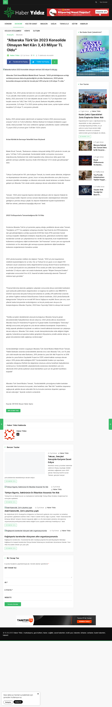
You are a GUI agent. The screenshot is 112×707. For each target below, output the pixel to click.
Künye (27, 31)
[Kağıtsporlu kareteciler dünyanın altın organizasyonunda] (26, 531)
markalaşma (28, 633)
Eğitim (74, 24)
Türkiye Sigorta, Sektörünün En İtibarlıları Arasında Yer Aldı (32, 492)
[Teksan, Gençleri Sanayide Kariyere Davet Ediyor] (25, 463)
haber (45, 633)
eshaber (90, 633)
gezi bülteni (38, 633)
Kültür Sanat (31, 24)
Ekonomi (18, 24)
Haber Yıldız (14, 55)
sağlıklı (50, 633)
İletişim (36, 31)
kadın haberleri (99, 633)
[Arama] (96, 2)
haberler (77, 633)
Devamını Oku (11, 481)
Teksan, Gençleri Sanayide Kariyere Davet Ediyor (59, 459)
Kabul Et (18, 702)
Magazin (44, 24)
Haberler (84, 24)
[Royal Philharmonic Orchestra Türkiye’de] (85, 160)
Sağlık (53, 24)
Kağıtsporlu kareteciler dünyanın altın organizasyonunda (31, 536)
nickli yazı (69, 633)
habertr (5, 635)
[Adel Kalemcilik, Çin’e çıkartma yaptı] (18, 507)
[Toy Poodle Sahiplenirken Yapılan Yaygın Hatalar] (85, 175)
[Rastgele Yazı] (5, 2)
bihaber (83, 633)
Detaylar (8, 702)
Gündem (8, 24)
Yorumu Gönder (12, 604)
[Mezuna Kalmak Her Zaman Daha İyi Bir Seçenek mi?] (85, 145)
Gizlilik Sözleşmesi (13, 31)
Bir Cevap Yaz (13, 410)
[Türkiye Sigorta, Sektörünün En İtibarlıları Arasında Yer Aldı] (26, 487)
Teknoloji (64, 24)
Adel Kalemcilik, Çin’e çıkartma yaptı (22, 511)
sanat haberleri (59, 633)
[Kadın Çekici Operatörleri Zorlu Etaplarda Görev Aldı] (93, 99)
